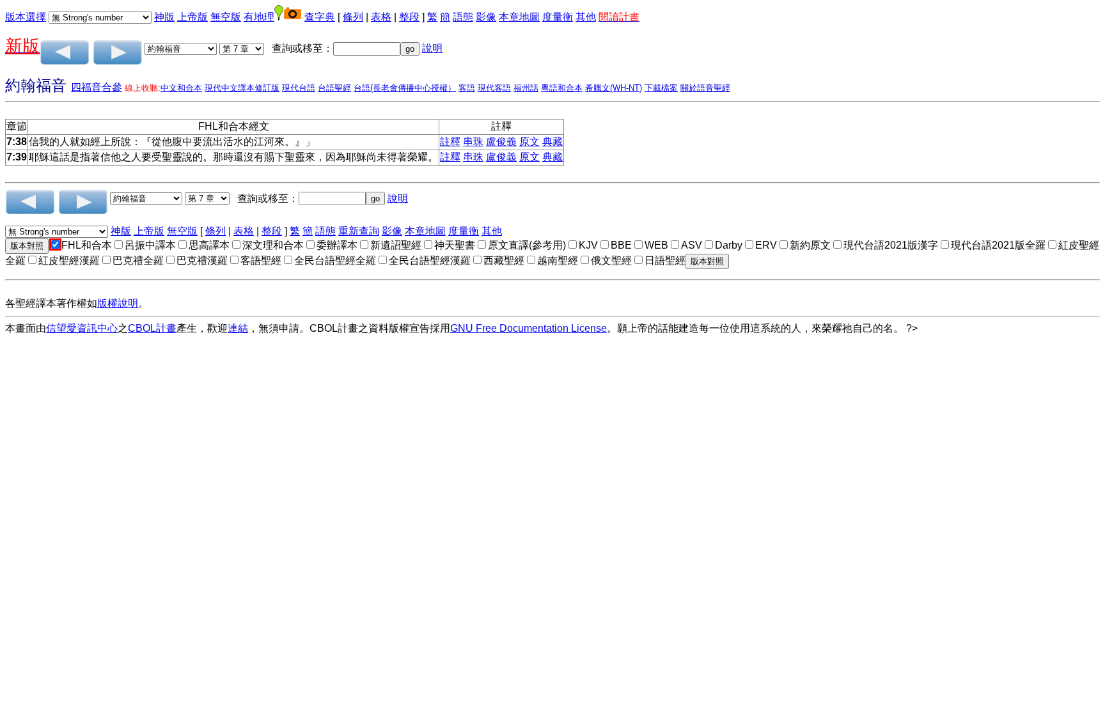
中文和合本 (181, 88)
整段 (409, 17)
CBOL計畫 (152, 328)
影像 (486, 17)
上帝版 (192, 17)
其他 (586, 17)
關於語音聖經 (705, 88)
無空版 (225, 17)
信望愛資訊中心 (82, 328)
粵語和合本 (562, 88)
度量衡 (557, 17)
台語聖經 (334, 88)
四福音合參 (96, 87)
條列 (353, 17)
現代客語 (494, 88)
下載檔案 (661, 88)
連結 (238, 328)
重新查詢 (358, 231)
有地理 (259, 17)
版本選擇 (25, 17)
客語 (466, 88)
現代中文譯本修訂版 (242, 88)
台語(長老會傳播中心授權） (405, 88)
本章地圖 (519, 17)
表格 (381, 17)
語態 (463, 17)
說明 (432, 48)
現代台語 (298, 88)
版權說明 (117, 303)
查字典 (319, 17)
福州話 (525, 88)
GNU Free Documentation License (528, 328)
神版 (164, 17)
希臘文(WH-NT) (613, 88)
